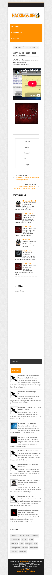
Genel (31, 540)
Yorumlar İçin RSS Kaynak (26, 571)
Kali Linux (14, 544)
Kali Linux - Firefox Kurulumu (28, 451)
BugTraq (24, 540)
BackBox (14, 536)
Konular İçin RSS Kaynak (26, 570)
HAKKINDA (15, 39)
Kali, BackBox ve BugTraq (28, 251)
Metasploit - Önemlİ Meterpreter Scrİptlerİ (29, 201)
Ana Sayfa (15, 27)
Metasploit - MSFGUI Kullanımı (28, 240)
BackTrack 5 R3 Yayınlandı (27, 214)
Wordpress (22, 552)
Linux (21, 544)
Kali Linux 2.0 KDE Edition (27, 423)
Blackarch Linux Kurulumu (27, 437)
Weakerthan (34, 548)
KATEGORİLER (16, 33)
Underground (15, 548)
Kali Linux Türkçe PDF (25, 496)
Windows (14, 552)
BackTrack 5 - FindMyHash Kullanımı (27, 227)
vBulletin (25, 548)
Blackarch (35, 536)
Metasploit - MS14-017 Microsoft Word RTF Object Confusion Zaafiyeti (29, 483)
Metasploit (28, 544)
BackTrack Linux (30, 47)
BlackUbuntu (15, 540)
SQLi (35, 544)
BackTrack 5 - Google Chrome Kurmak (27, 264)
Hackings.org (24, 561)
